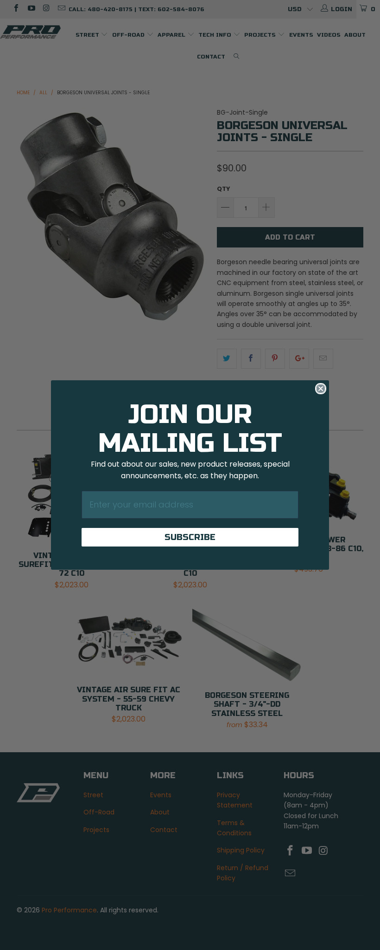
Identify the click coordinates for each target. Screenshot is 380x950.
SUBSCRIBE (190, 537)
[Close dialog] (320, 388)
